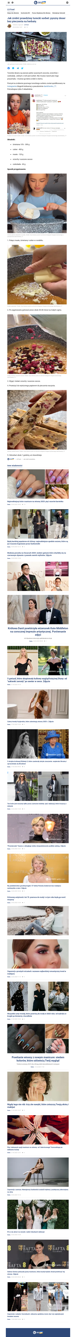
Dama (8, 504)
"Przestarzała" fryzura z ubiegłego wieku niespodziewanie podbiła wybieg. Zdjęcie (36, 846)
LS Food (26, 25)
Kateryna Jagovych (18, 25)
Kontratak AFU (25, 13)
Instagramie (12, 86)
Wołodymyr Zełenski (58, 13)
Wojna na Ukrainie (13, 13)
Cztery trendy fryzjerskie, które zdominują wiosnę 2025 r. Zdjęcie (30, 722)
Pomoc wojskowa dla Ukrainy (41, 13)
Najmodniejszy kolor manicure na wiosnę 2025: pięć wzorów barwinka (35, 501)
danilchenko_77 (50, 86)
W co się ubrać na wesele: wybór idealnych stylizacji (25, 1232)
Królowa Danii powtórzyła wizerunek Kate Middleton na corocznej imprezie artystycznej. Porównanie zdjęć (38, 631)
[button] (36, 46)
